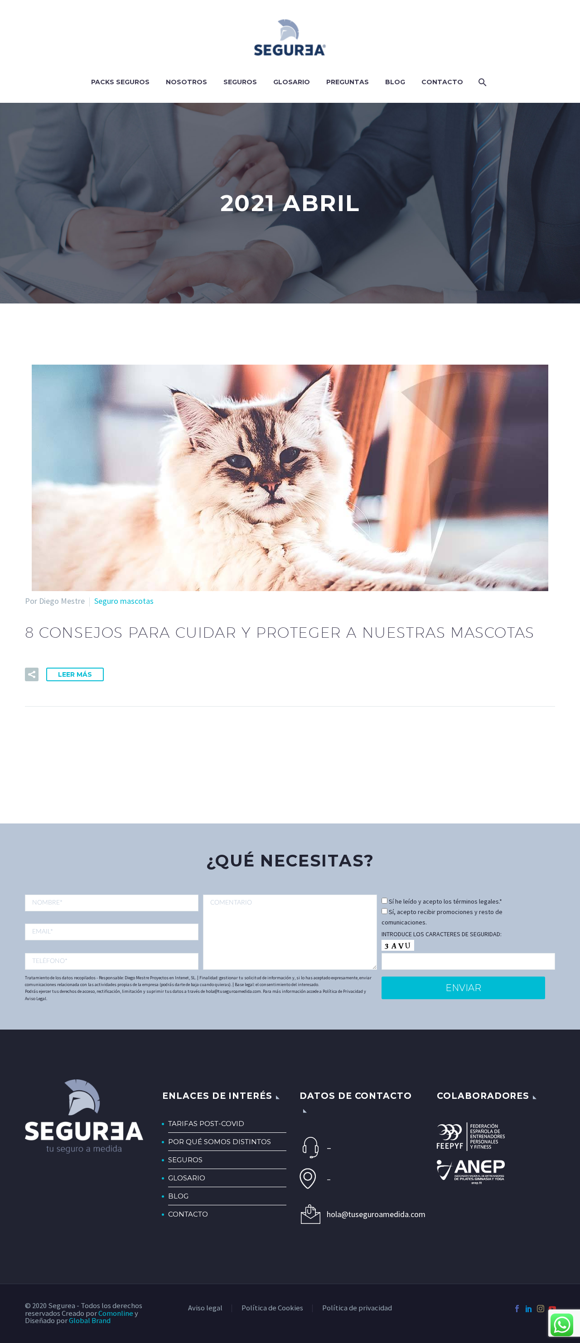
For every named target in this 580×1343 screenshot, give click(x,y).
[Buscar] (481, 82)
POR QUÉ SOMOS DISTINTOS (219, 1141)
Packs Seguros (120, 82)
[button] (32, 674)
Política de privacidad (357, 1308)
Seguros (240, 82)
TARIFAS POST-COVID (206, 1123)
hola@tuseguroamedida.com (372, 1214)
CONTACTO (188, 1214)
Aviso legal (205, 1308)
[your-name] (111, 903)
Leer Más (75, 674)
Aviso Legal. (36, 998)
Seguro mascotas (124, 601)
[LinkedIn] (528, 1308)
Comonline (115, 1313)
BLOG (178, 1196)
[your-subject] (290, 932)
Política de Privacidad (343, 991)
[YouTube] (552, 1308)
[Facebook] (517, 1308)
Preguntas (347, 82)
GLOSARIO (186, 1178)
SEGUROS (185, 1159)
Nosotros (186, 82)
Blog (395, 82)
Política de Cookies (272, 1308)
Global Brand (90, 1320)
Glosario (291, 82)
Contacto (442, 82)
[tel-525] (111, 961)
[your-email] (111, 932)
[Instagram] (540, 1308)
